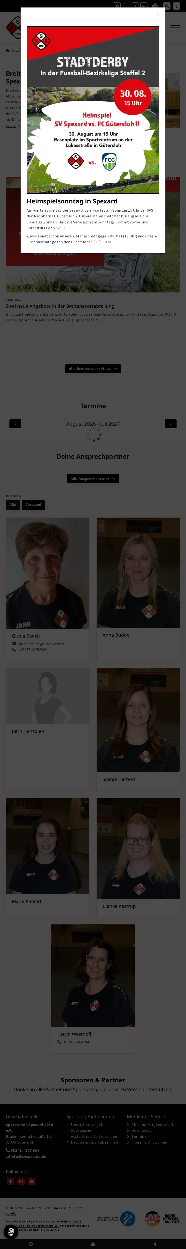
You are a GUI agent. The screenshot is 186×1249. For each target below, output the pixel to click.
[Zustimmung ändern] (11, 1232)
